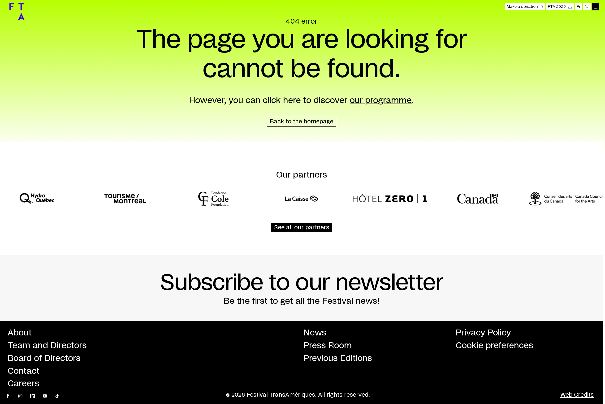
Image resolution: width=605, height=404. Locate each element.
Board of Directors (44, 358)
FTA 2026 (557, 7)
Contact (23, 371)
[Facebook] (8, 396)
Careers (23, 383)
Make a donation (522, 7)
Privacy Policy (483, 333)
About (20, 333)
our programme (381, 100)
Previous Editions (337, 358)
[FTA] (17, 11)
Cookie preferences (494, 345)
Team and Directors (47, 345)
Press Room (327, 345)
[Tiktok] (57, 396)
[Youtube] (45, 396)
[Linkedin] (32, 396)
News (314, 333)
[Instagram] (20, 396)
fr (578, 7)
